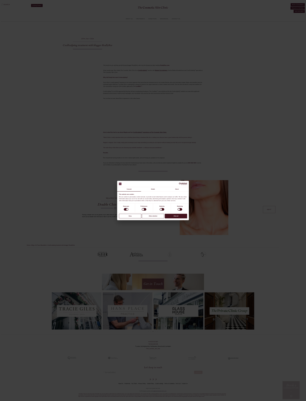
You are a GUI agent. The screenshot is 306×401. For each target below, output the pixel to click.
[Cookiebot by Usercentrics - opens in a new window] (180, 184)
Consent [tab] (129, 189)
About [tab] (177, 189)
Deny (130, 216)
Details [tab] (153, 189)
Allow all (176, 216)
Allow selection (153, 216)
